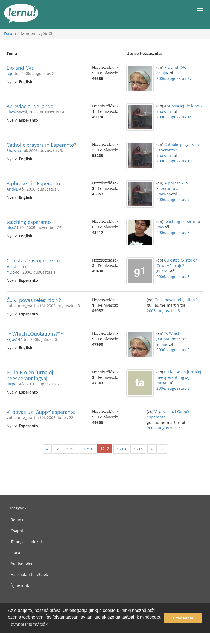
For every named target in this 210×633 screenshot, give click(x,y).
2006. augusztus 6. (173, 349)
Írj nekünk (20, 585)
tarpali (13, 383)
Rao (159, 227)
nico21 (13, 227)
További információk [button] (28, 624)
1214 (138, 449)
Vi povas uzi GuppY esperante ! (42, 412)
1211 (88, 449)
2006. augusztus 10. (174, 160)
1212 (104, 448)
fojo (10, 73)
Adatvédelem (23, 563)
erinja (161, 72)
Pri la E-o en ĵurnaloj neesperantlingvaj (30, 375)
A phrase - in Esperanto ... (36, 183)
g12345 (163, 271)
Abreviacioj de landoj (31, 106)
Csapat (17, 530)
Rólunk (17, 519)
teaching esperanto (29, 222)
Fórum (10, 33)
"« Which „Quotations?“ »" (36, 333)
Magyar (17, 508)
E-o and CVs (20, 68)
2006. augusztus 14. (174, 116)
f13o (10, 272)
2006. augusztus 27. (174, 78)
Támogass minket (26, 541)
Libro (15, 552)
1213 (121, 449)
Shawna (14, 112)
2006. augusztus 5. (173, 388)
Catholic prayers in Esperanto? (41, 145)
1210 (71, 449)
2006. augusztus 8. (173, 232)
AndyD (13, 189)
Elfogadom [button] (183, 618)
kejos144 (14, 339)
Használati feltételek (29, 574)
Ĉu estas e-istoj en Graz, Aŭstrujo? (34, 263)
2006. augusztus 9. (173, 199)
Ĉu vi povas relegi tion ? (34, 300)
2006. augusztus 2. (164, 427)
